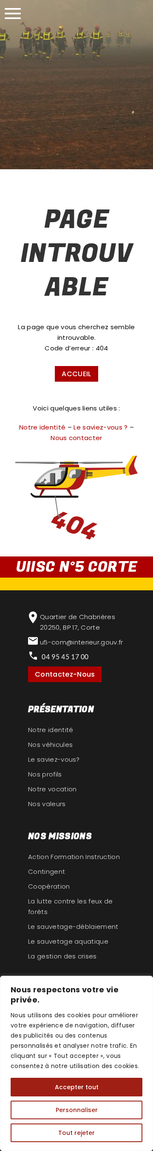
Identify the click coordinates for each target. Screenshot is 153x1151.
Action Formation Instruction (74, 856)
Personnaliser (77, 1110)
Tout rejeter (76, 1133)
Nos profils (45, 774)
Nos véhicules (50, 744)
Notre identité (42, 427)
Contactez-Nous (65, 674)
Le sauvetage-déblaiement (73, 926)
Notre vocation (52, 789)
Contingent (46, 871)
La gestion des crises (62, 956)
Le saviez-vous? (54, 759)
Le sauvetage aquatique (68, 941)
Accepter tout (77, 1087)
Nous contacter (76, 437)
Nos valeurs (47, 803)
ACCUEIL (76, 374)
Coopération (49, 886)
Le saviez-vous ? (101, 427)
